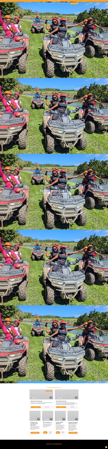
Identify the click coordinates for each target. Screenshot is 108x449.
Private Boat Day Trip (61, 401)
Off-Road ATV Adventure (36, 401)
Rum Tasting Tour (47, 422)
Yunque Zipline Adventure (59, 423)
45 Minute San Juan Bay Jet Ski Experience (34, 424)
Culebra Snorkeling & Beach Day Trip (73, 423)
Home (39, 3)
